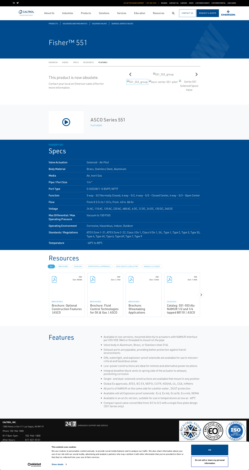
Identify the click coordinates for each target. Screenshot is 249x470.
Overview (53, 62)
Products (53, 23)
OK (209, 450)
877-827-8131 (32, 439)
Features (102, 62)
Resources (88, 62)
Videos (65, 62)
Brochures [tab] (63, 266)
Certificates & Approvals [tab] (99, 266)
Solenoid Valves (99, 23)
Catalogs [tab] (78, 266)
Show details (57, 464)
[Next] (196, 74)
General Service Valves (122, 23)
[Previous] (130, 74)
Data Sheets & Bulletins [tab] (127, 266)
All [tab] (51, 266)
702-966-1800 (17, 431)
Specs (76, 62)
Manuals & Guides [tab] (152, 266)
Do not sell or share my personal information (209, 461)
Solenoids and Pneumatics (75, 23)
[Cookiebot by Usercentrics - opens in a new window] (34, 465)
